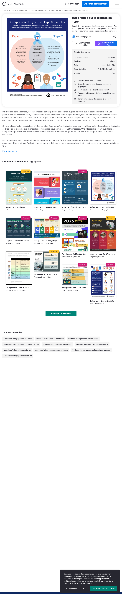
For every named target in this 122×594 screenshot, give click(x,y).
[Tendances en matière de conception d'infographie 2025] (75, 234)
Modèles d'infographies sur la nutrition (83, 339)
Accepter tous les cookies (104, 588)
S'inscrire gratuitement (95, 3)
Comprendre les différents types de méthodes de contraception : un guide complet (19, 288)
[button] (83, 43)
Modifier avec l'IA (108, 43)
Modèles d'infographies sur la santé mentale (21, 344)
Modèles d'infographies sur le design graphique (91, 350)
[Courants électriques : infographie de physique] (75, 187)
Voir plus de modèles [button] (61, 313)
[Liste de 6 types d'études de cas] (47, 187)
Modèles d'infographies (39, 10)
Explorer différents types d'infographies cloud (19, 241)
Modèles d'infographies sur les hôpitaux (92, 344)
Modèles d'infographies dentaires (17, 350)
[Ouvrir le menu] (117, 3)
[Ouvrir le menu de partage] (114, 36)
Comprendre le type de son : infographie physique (47, 274)
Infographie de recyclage (45, 241)
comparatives (56, 10)
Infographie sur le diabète (102, 301)
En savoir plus (9, 151)
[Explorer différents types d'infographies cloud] (19, 228)
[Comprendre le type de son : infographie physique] (47, 261)
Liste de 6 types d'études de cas (47, 207)
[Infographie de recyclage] (47, 228)
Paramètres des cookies (76, 588)
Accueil (5, 10)
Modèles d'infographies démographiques (51, 350)
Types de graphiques (15, 207)
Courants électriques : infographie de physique (75, 207)
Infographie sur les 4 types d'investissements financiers (75, 288)
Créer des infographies (19, 10)
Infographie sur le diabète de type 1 (103, 207)
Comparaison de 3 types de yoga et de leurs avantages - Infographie (103, 254)
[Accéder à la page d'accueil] (13, 4)
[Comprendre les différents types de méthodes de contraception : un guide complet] (19, 268)
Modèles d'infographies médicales (50, 339)
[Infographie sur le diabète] (103, 281)
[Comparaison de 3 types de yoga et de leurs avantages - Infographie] (103, 234)
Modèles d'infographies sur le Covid (57, 344)
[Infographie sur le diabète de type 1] (103, 187)
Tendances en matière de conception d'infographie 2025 (75, 254)
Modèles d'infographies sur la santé (18, 339)
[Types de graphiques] (19, 187)
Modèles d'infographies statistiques (18, 356)
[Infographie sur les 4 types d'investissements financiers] (75, 275)
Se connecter (72, 3)
